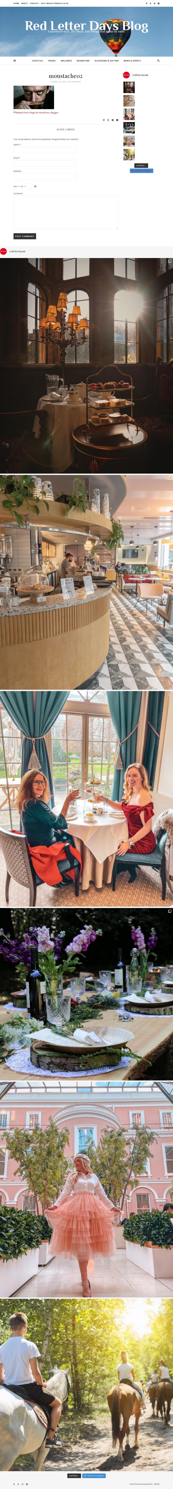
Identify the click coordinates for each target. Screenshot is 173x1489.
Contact (34, 3)
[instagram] (155, 3)
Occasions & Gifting (106, 60)
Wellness (66, 60)
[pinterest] (158, 3)
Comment (18, 193)
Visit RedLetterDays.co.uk (54, 3)
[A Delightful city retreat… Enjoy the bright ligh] (129, 101)
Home (16, 3)
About (24, 3)
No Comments (74, 81)
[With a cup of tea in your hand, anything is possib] (129, 114)
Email (17, 157)
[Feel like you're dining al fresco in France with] (129, 141)
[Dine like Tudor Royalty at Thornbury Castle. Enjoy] (129, 87)
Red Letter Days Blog (86, 27)
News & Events (132, 60)
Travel (52, 60)
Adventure (83, 60)
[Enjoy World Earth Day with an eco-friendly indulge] (129, 128)
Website (17, 171)
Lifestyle (37, 60)
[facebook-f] (147, 3)
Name (17, 144)
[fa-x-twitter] (151, 3)
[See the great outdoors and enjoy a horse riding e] (129, 154)
